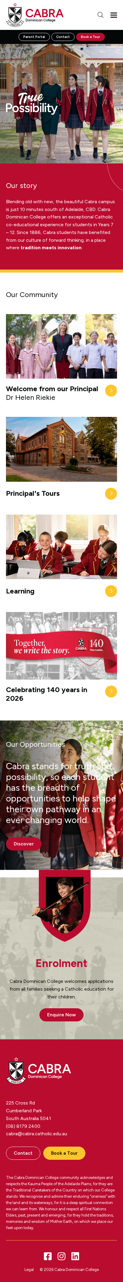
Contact (63, 37)
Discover (24, 844)
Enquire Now (61, 1015)
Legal (29, 1269)
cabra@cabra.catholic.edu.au (36, 1133)
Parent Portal (34, 37)
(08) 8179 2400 (23, 1126)
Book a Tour (90, 37)
